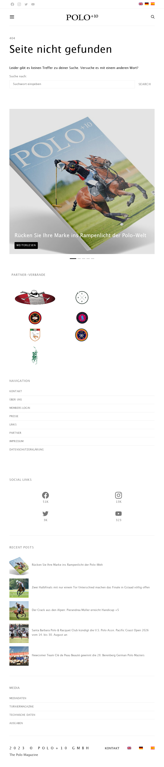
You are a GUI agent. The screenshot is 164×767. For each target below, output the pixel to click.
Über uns (15, 400)
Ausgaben (16, 723)
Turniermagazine (21, 707)
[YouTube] (33, 4)
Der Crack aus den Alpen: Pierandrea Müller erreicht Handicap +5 (75, 610)
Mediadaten (17, 698)
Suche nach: (18, 76)
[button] (73, 259)
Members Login (19, 408)
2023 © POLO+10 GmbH (50, 748)
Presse (13, 416)
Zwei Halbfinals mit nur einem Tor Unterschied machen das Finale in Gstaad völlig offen (91, 587)
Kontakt (15, 391)
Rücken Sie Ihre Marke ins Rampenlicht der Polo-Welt (80, 235)
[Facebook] (12, 4)
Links (12, 425)
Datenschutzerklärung (26, 450)
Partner (15, 433)
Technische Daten (22, 715)
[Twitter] (26, 4)
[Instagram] (19, 4)
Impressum (16, 441)
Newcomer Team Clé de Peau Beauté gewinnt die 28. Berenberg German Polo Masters (88, 655)
